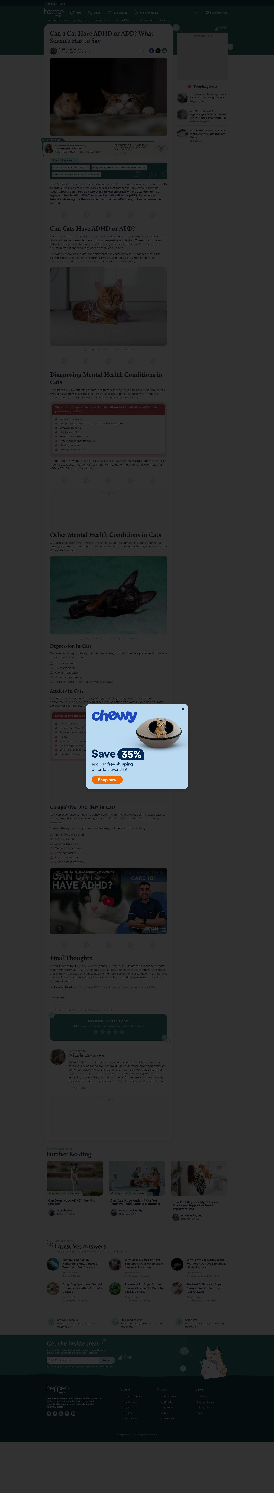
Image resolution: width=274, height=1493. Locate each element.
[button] (183, 709)
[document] (137, 746)
